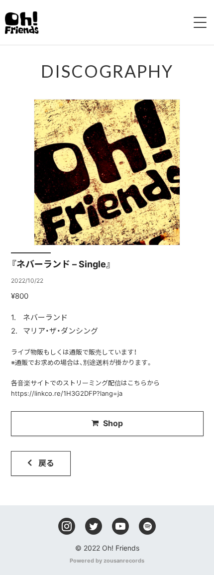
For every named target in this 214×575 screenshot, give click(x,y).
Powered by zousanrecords (107, 560)
